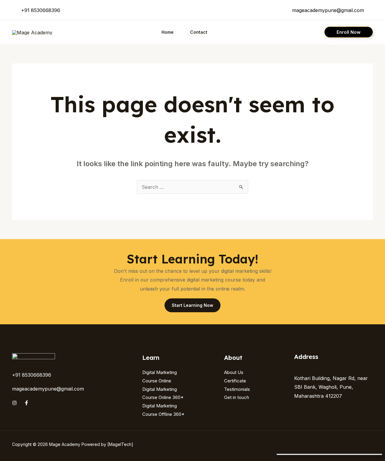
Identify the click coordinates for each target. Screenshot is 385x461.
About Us (233, 372)
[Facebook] (26, 402)
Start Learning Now (192, 305)
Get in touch (236, 397)
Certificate (235, 381)
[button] (348, 32)
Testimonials (237, 389)
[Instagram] (14, 402)
